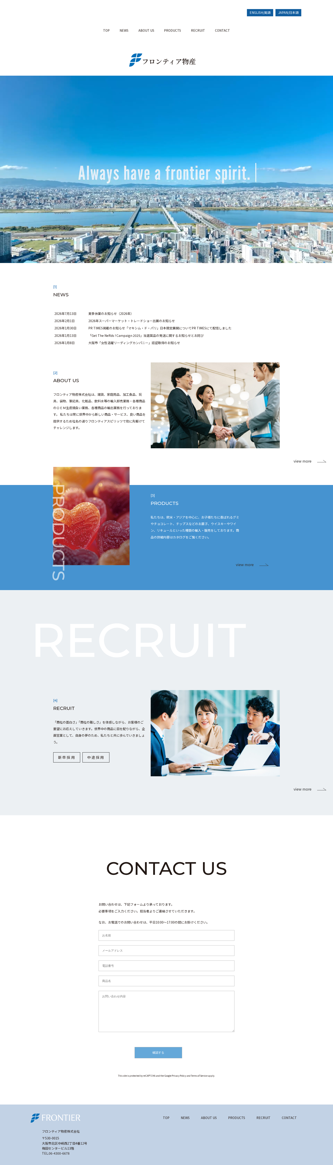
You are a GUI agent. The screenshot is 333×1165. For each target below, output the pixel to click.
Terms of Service (199, 1075)
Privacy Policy (179, 1075)
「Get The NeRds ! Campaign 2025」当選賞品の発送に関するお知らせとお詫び (146, 335)
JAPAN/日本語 (288, 12)
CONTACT (222, 30)
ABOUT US (146, 30)
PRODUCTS (172, 30)
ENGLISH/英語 (260, 12)
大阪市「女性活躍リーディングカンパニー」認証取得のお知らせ (134, 342)
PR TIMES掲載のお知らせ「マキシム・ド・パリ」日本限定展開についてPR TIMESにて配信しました (160, 328)
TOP (106, 30)
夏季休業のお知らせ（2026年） (111, 313)
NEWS (124, 30)
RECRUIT (198, 30)
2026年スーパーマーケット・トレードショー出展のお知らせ (131, 320)
